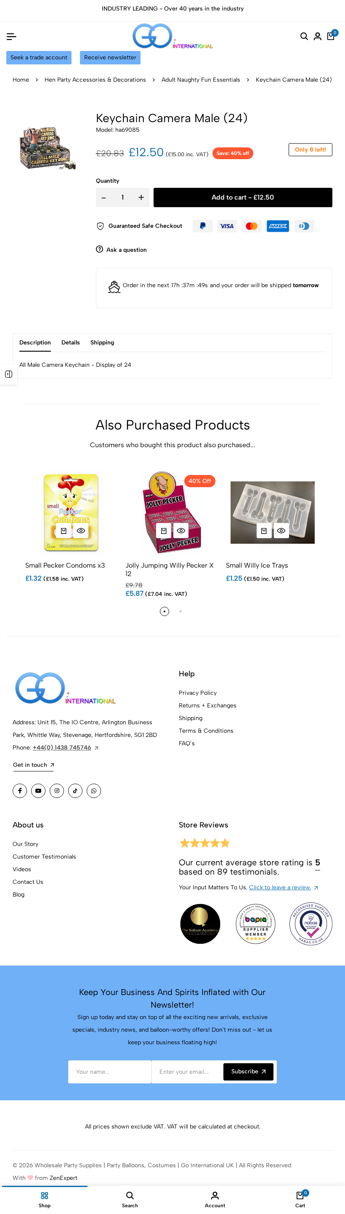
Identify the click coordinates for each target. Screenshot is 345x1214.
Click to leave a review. (280, 887)
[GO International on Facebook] (20, 791)
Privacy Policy (198, 692)
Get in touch (30, 764)
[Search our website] (304, 36)
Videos (22, 869)
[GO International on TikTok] (75, 791)
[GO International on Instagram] (57, 791)
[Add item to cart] (63, 530)
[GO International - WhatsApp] (94, 791)
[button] (164, 611)
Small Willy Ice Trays (257, 565)
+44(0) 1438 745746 (62, 747)
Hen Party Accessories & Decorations (95, 79)
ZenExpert (63, 1178)
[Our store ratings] (204, 844)
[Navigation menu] (11, 36)
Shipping (190, 718)
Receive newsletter (110, 57)
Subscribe (244, 1071)
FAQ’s (187, 743)
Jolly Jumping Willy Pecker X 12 (169, 569)
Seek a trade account (39, 57)
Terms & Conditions (206, 730)
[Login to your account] (317, 36)
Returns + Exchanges (207, 705)
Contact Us (28, 882)
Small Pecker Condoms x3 (65, 565)
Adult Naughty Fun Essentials (201, 79)
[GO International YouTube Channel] (38, 791)
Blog (18, 894)
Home (21, 79)
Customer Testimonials (44, 856)
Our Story (25, 844)
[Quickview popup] (80, 530)
